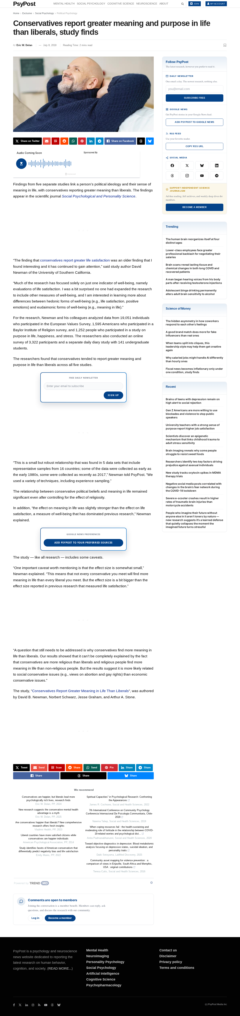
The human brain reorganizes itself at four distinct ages (193, 240)
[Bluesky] (202, 165)
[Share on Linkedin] (91, 141)
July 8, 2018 (49, 45)
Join (196, 4)
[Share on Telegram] (100, 141)
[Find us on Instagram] (33, 1005)
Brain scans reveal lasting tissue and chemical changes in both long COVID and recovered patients (192, 268)
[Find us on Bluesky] (58, 1005)
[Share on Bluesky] (150, 141)
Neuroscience (146, 3)
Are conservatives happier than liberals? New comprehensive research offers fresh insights (48, 824)
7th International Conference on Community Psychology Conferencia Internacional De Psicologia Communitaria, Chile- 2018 (119, 813)
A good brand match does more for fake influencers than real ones (191, 333)
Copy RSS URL (195, 146)
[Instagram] (187, 175)
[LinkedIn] (216, 165)
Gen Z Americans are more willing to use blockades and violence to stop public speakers (191, 414)
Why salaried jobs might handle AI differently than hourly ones (194, 359)
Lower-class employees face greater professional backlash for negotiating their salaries (193, 254)
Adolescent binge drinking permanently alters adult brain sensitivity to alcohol (191, 292)
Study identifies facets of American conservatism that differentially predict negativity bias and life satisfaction (48, 850)
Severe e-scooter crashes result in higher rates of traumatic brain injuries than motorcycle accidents (192, 502)
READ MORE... (60, 968)
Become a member (60, 917)
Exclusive (27, 13)
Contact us (168, 950)
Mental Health (64, 3)
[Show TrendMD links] (151, 882)
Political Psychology (67, 13)
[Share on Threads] (141, 141)
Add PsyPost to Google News (194, 122)
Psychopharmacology (103, 985)
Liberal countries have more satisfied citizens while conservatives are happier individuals (48, 837)
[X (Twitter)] (187, 165)
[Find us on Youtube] (45, 1005)
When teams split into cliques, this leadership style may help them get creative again (193, 346)
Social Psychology (91, 3)
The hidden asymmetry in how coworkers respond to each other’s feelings (192, 322)
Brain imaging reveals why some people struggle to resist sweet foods (191, 452)
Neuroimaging (97, 956)
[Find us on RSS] (39, 1005)
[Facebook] (172, 165)
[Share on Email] (47, 141)
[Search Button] (182, 4)
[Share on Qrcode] (55, 141)
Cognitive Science (120, 3)
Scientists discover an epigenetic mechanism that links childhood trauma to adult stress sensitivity (193, 439)
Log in (35, 917)
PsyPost (24, 4)
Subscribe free (194, 98)
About (163, 3)
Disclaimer (167, 956)
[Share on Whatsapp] (73, 141)
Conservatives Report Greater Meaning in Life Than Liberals (80, 691)
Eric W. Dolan (24, 45)
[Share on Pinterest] (82, 141)
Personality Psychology (105, 962)
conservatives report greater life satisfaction (75, 260)
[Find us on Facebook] (14, 1005)
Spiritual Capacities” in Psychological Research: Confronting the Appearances (119, 798)
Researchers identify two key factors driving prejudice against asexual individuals (194, 463)
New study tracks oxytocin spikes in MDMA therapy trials (193, 474)
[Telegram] (216, 175)
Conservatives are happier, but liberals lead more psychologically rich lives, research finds (48, 798)
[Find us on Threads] (52, 1005)
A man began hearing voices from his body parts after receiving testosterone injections (194, 281)
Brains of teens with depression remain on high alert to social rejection (193, 401)
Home (16, 13)
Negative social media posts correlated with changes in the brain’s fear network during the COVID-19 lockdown (194, 487)
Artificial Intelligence (102, 973)
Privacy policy (170, 962)
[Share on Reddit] (64, 141)
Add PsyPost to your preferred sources (83, 542)
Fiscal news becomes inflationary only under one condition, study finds (194, 370)
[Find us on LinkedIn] (26, 1005)
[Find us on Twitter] (20, 1005)
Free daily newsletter (83, 377)
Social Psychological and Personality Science (98, 196)
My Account (217, 4)
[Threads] (172, 175)
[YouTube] (202, 175)
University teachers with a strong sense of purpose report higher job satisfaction (193, 426)
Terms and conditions (176, 968)
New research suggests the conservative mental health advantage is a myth (48, 811)
